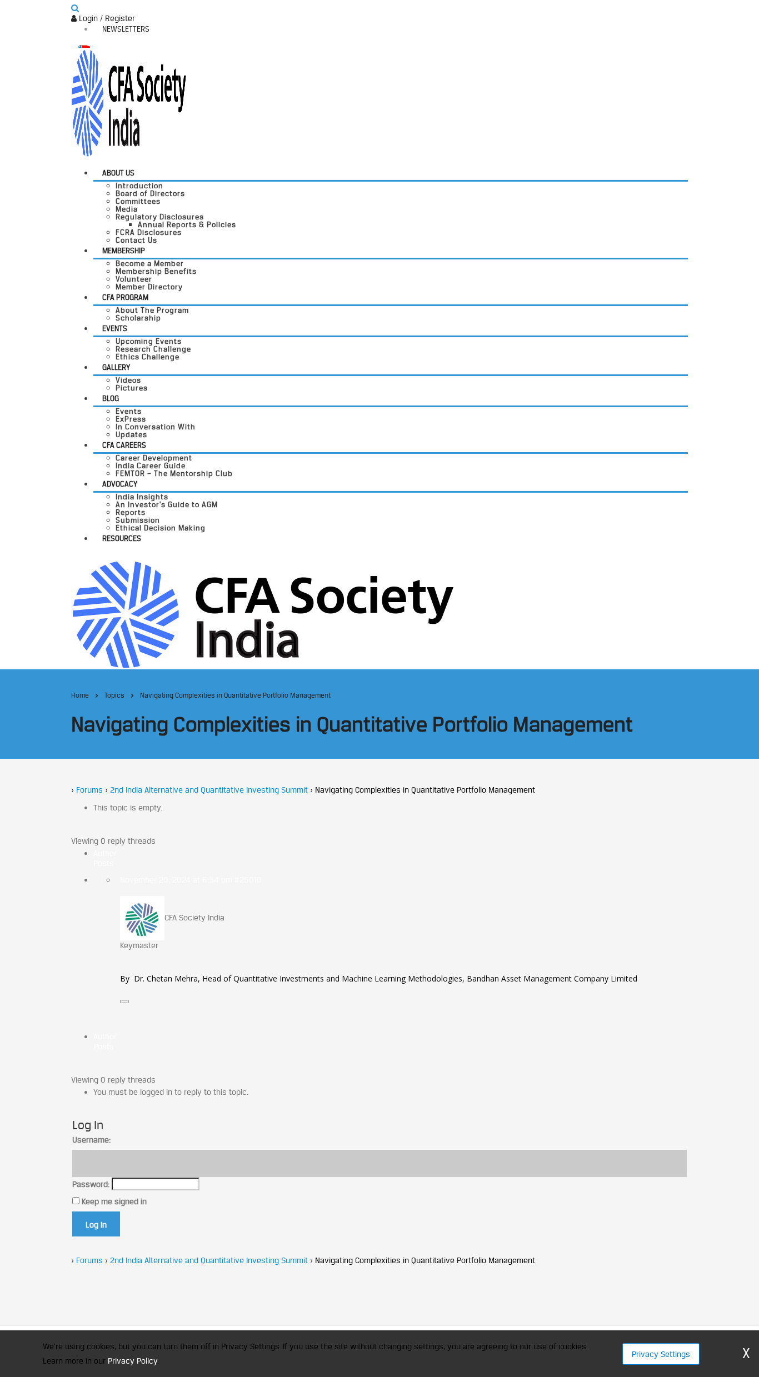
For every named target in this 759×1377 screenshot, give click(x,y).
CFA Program (125, 297)
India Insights (142, 496)
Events (114, 328)
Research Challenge (153, 348)
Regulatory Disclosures (160, 216)
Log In (96, 1224)
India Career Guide (151, 465)
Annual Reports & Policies (187, 224)
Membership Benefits (156, 271)
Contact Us (136, 240)
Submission (138, 519)
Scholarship (138, 317)
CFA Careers (124, 444)
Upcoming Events (149, 341)
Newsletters (125, 28)
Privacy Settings (661, 1354)
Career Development (154, 457)
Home (80, 695)
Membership (123, 250)
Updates (131, 434)
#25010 (248, 879)
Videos (128, 379)
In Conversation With (156, 426)
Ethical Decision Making (161, 527)
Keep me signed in (114, 1201)
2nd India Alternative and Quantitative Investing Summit (209, 789)
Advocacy (119, 483)
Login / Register (106, 18)
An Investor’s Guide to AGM (167, 504)
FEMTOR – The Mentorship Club (174, 473)
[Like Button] (124, 1001)
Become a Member (150, 263)
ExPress (131, 418)
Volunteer (134, 278)
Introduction (139, 185)
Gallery (116, 367)
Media (127, 208)
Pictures (132, 387)
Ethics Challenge (147, 356)
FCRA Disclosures (149, 232)
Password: (90, 1184)
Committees (138, 201)
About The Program (152, 310)
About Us (118, 172)
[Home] (262, 613)
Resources (121, 538)
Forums (89, 789)
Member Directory (149, 286)
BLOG (110, 398)
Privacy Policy (132, 1360)
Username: (91, 1139)
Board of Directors (150, 193)
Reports (131, 512)
